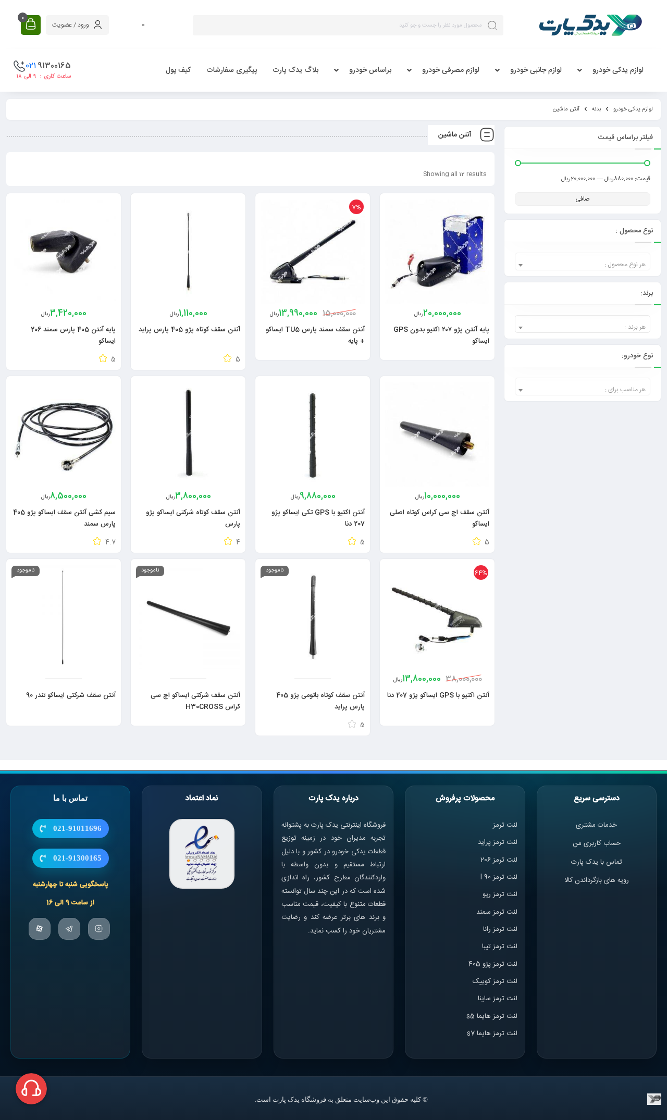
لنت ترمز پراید (497, 842)
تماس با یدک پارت (596, 861)
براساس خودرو (370, 70)
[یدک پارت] (590, 25)
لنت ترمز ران (501, 929)
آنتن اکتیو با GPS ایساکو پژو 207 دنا (438, 695)
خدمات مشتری (596, 825)
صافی (582, 199)
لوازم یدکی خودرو (618, 70)
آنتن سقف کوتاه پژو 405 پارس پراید (189, 329)
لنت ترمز (505, 825)
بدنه (596, 109)
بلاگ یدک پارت (295, 70)
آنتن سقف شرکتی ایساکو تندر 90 (71, 695)
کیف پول (178, 70)
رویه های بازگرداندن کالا (596, 880)
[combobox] (582, 261)
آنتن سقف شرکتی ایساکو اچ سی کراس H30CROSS (195, 701)
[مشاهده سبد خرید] (30, 25)
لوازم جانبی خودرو (536, 70)
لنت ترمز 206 (498, 859)
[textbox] (582, 265)
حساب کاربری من (597, 843)
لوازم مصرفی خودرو (450, 70)
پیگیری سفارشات (231, 70)
